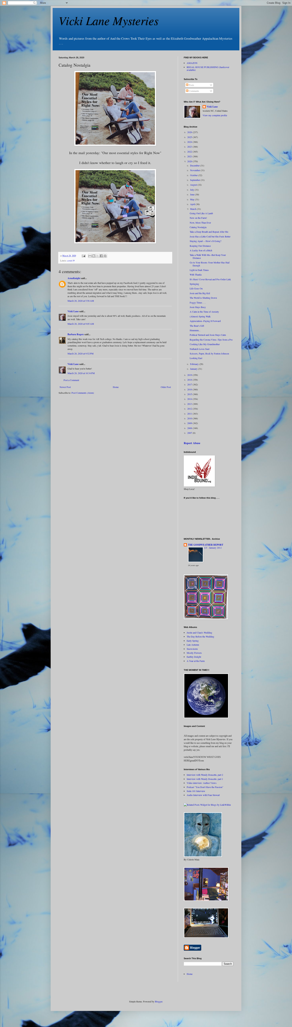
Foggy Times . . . (198, 302)
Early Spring (193, 640)
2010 (190, 418)
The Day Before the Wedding (200, 636)
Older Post (166, 387)
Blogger (158, 1001)
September (195, 179)
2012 (190, 408)
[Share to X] (98, 256)
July (192, 189)
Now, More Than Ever (200, 222)
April (193, 204)
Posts (191, 84)
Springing (194, 283)
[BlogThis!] (94, 256)
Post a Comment (71, 380)
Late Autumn (193, 644)
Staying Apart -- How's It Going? (205, 241)
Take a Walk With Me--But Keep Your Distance (208, 256)
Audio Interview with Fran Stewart (203, 795)
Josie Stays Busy (198, 307)
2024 (190, 141)
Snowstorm (192, 648)
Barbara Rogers (76, 334)
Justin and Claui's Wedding (199, 632)
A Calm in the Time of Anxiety (204, 311)
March (193, 208)
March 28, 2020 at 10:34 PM (81, 373)
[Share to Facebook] (101, 256)
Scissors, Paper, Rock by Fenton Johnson (209, 353)
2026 (190, 132)
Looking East (196, 358)
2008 (190, 428)
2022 (190, 151)
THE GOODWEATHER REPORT (205, 544)
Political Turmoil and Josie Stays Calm (208, 334)
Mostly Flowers (194, 652)
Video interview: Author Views (202, 782)
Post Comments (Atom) (83, 392)
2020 (190, 161)
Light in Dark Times (199, 270)
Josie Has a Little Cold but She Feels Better (210, 236)
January (194, 368)
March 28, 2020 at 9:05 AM (81, 323)
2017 (190, 384)
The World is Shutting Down (203, 297)
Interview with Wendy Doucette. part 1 (205, 778)
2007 (190, 432)
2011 (190, 413)
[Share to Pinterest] (105, 256)
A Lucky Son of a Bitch (201, 250)
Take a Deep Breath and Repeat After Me (209, 231)
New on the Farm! (198, 217)
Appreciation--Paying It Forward (205, 320)
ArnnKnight (74, 278)
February (194, 364)
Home (116, 387)
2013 (190, 403)
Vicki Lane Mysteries (109, 20)
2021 (190, 156)
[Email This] (90, 256)
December (195, 165)
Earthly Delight (194, 656)
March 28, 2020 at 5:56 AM (81, 300)
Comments (193, 90)
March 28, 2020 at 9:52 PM (81, 353)
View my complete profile (215, 115)
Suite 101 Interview (196, 791)
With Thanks (196, 274)
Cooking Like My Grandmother (205, 344)
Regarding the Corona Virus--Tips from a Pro (211, 339)
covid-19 (70, 260)
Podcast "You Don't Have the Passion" (205, 787)
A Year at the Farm (196, 660)
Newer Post (65, 387)
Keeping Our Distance (200, 245)
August (194, 184)
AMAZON (192, 62)
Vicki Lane (73, 311)
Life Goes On (196, 288)
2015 (190, 394)
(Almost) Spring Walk (200, 316)
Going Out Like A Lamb (201, 213)
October (194, 175)
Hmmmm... (195, 330)
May (192, 199)
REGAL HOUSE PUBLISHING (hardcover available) (208, 68)
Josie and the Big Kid (200, 293)
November (195, 170)
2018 (190, 379)
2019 (190, 374)
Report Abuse (192, 443)
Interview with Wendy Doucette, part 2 (205, 774)
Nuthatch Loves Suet (199, 348)
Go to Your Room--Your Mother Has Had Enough (209, 264)
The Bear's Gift (197, 325)
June (192, 194)
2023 (190, 146)
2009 (190, 423)
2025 (190, 137)
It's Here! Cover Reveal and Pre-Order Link (210, 279)
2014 (190, 398)
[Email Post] (83, 255)
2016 (190, 389)
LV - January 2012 (213, 547)
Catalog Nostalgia (198, 227)
